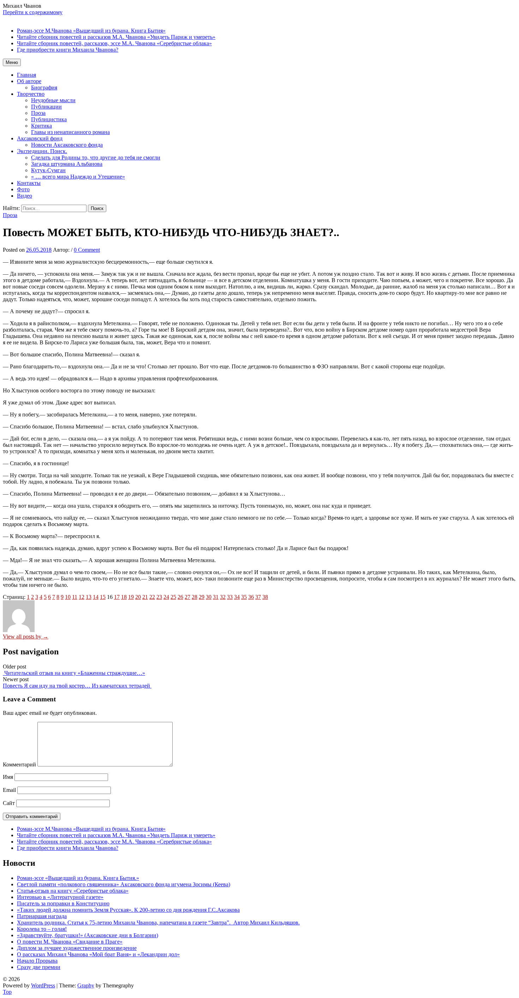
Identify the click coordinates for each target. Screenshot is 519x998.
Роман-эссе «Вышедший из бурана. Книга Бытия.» (78, 878)
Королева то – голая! (42, 929)
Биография (44, 87)
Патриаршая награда (42, 916)
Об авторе (29, 81)
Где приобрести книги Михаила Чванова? (67, 848)
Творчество (30, 94)
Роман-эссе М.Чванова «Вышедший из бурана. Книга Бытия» (91, 829)
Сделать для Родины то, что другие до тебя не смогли (95, 157)
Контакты (29, 183)
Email (9, 790)
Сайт (9, 803)
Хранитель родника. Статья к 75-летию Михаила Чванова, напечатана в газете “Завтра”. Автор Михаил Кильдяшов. (158, 923)
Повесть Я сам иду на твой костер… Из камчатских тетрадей (77, 686)
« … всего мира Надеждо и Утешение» (78, 177)
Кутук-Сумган (48, 170)
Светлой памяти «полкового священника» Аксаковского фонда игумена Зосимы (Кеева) (123, 884)
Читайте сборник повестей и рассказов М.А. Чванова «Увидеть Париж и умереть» (116, 835)
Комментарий (19, 764)
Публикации (46, 107)
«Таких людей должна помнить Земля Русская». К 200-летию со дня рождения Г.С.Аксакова (128, 910)
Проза (38, 113)
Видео (24, 196)
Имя (8, 777)
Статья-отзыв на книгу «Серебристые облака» (73, 891)
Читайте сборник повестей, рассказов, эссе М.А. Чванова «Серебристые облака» (114, 842)
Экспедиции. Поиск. (42, 151)
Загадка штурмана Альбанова (66, 164)
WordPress (43, 985)
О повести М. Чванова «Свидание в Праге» (70, 942)
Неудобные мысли (53, 100)
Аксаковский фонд (39, 138)
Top (7, 992)
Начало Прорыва (37, 961)
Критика (41, 126)
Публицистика (49, 119)
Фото (23, 189)
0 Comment (87, 250)
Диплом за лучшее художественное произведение (77, 948)
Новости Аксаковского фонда (67, 145)
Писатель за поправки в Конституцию (63, 903)
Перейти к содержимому (32, 12)
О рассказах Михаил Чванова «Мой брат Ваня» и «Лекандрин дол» (98, 954)
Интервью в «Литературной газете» (60, 897)
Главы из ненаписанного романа (70, 132)
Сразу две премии (38, 967)
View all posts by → (25, 637)
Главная (26, 75)
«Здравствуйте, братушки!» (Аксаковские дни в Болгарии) (87, 935)
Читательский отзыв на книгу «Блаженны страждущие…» (74, 673)
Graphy (85, 985)
